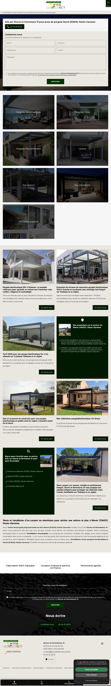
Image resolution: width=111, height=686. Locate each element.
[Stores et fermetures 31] (55, 5)
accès (14, 682)
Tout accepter (91, 669)
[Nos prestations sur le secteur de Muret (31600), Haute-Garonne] (65, 330)
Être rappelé (69, 682)
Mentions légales (38, 668)
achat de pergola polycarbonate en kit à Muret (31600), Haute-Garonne (39, 527)
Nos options (29, 185)
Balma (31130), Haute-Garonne (19, 476)
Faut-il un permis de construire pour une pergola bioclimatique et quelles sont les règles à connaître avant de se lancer (28, 420)
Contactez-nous (47, 624)
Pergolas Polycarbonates (28, 148)
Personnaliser (91, 680)
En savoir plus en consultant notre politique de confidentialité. (57, 75)
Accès (50, 659)
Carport (82, 148)
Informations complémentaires (21, 668)
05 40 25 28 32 (64, 624)
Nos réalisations (82, 185)
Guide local (6, 668)
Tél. (42, 682)
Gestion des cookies (70, 668)
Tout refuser (91, 675)
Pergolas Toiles (82, 112)
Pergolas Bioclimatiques (28, 112)
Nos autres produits (28, 221)
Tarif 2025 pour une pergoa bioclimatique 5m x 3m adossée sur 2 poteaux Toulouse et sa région (25, 355)
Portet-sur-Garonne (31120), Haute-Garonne (25, 471)
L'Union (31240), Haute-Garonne (20, 481)
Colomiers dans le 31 (15, 486)
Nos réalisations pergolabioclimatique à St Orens (78, 418)
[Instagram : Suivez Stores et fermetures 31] (102, 643)
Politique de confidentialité (43, 599)
